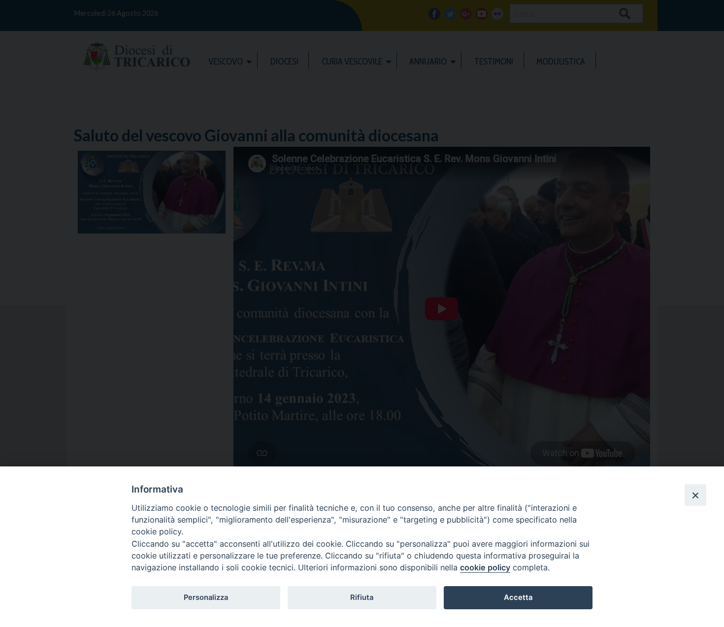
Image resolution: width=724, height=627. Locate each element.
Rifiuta (361, 597)
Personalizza (206, 597)
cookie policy (485, 567)
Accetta (518, 597)
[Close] (695, 495)
